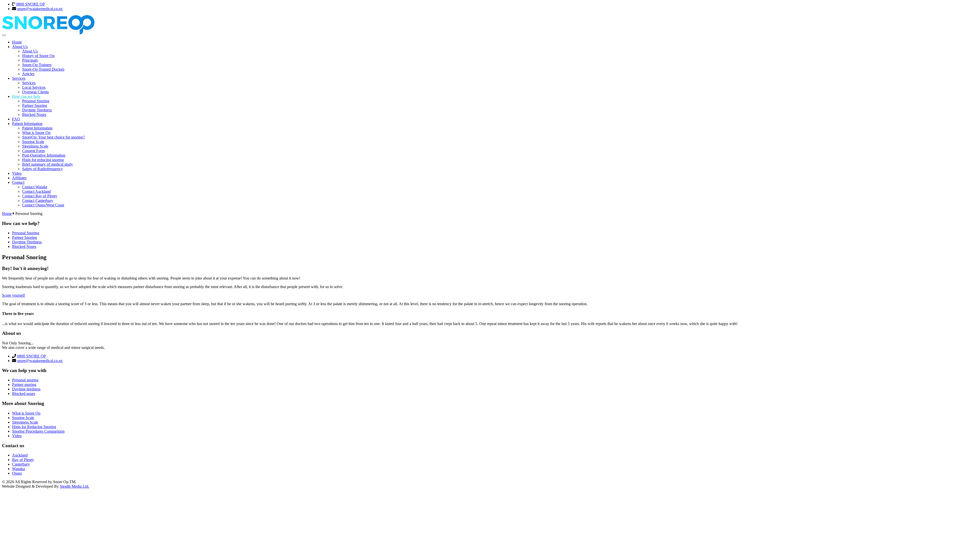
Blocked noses (23, 393)
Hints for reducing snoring (43, 160)
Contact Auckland (36, 191)
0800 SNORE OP (30, 4)
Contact (18, 182)
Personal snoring (25, 380)
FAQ (16, 119)
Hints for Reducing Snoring (34, 427)
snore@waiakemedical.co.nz (40, 9)
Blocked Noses (34, 114)
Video (17, 173)
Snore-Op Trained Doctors (43, 69)
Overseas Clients (35, 92)
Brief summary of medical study (47, 164)
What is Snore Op (36, 132)
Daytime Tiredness (37, 110)
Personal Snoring (35, 101)
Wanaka (18, 469)
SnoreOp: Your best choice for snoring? (53, 137)
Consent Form (33, 151)
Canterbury (21, 464)
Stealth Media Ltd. (74, 486)
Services (18, 78)
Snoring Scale (33, 142)
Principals (30, 60)
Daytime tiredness (26, 389)
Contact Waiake (34, 187)
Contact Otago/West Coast (43, 205)
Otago (17, 473)
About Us (20, 46)
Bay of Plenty (23, 460)
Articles (28, 74)
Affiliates (19, 178)
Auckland (20, 455)
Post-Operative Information (43, 155)
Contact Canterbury (37, 200)
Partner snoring (24, 384)
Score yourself (13, 295)
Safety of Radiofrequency (42, 169)
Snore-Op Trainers (37, 65)
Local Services (33, 87)
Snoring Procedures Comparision (38, 431)
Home (17, 42)
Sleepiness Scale (35, 146)
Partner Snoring (34, 105)
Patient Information (27, 123)
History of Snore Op (38, 56)
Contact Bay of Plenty (39, 196)
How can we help (26, 96)
